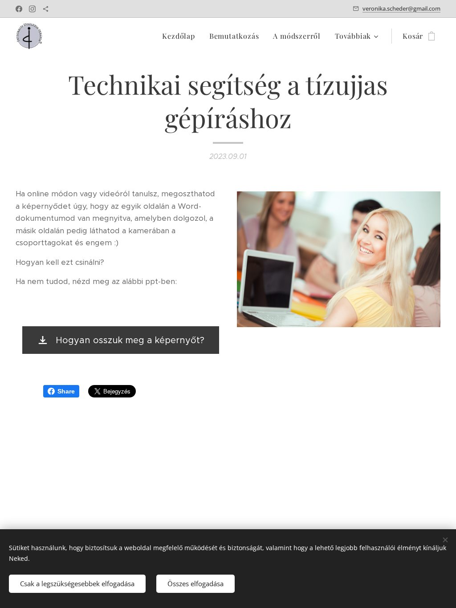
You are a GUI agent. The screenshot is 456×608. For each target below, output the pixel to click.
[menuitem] (181, 36)
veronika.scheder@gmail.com (401, 8)
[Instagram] (32, 8)
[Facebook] (18, 8)
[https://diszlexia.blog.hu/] (45, 8)
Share (66, 391)
